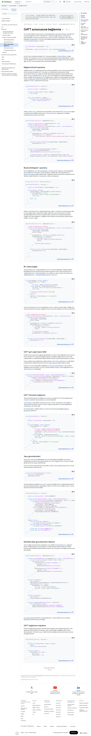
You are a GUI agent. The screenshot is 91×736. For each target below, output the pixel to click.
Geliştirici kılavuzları (72, 708)
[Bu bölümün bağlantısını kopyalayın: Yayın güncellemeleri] (41, 456)
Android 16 (58, 705)
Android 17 (58, 703)
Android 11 (58, 716)
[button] (9, 27)
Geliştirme (17, 1)
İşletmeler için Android (24, 709)
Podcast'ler (23, 720)
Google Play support (83, 707)
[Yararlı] (72, 24)
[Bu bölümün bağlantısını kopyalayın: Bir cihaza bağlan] (38, 267)
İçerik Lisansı (38, 675)
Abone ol (73, 732)
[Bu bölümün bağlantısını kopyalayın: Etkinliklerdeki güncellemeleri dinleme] (56, 542)
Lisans (26, 732)
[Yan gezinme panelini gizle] (17, 733)
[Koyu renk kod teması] (72, 45)
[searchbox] (9, 14)
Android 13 (58, 712)
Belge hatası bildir (83, 705)
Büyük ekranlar (47, 704)
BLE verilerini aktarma (51, 363)
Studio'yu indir (71, 712)
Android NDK (71, 714)
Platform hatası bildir (83, 703)
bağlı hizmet (32, 79)
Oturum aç (86, 1)
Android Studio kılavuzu (71, 705)
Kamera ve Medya (37, 710)
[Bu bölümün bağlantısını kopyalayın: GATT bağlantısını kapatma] (47, 626)
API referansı (70, 710)
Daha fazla (28, 1)
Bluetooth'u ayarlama (29, 174)
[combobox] (50, 1)
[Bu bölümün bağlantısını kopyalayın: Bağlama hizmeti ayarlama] (46, 67)
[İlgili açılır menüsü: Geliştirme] (22, 1)
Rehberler (14, 9)
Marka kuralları (32, 732)
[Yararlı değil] (74, 24)
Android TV (46, 713)
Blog (22, 718)
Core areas (12, 5)
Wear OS (46, 706)
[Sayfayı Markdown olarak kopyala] (67, 29)
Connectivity (23, 5)
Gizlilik (34, 712)
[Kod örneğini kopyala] (74, 45)
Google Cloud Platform (62, 726)
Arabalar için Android (49, 711)
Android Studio (78, 1)
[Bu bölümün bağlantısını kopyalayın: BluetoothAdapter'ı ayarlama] (48, 168)
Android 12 (58, 714)
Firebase (52, 726)
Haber (22, 716)
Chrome (45, 726)
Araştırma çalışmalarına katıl (83, 710)
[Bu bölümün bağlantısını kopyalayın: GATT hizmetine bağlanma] (46, 395)
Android (23, 706)
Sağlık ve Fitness (36, 707)
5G (33, 714)
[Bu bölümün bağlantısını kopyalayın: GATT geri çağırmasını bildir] (48, 352)
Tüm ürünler (72, 726)
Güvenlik (23, 711)
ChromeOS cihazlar (48, 709)
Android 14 (58, 710)
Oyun (34, 703)
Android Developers (28, 24)
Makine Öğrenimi (36, 705)
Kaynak (22, 713)
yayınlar (36, 463)
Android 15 (58, 707)
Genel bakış (5, 9)
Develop (4, 5)
